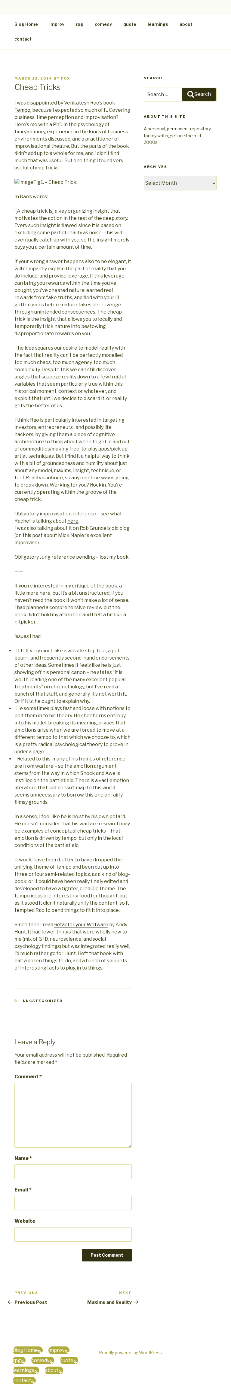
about (186, 24)
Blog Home (26, 24)
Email (23, 1190)
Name (23, 1158)
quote (129, 24)
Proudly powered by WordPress (130, 1352)
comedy (103, 24)
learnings (158, 24)
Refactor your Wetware (81, 924)
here (73, 521)
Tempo (22, 110)
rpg (79, 24)
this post (33, 535)
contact (23, 38)
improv (56, 24)
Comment (28, 1076)
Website (24, 1221)
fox (65, 78)
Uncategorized (43, 1001)
